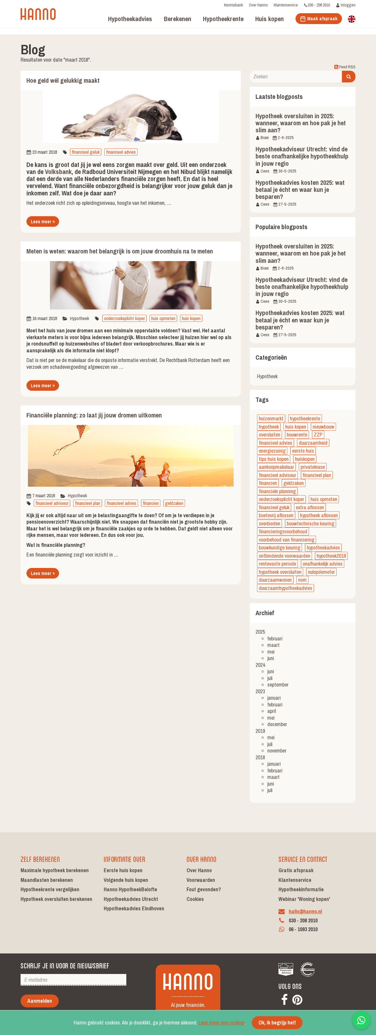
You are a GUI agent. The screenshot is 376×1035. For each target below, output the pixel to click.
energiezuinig (272, 450)
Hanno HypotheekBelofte (130, 889)
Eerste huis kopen (123, 870)
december (277, 724)
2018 (260, 757)
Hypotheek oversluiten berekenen (56, 899)
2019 (260, 731)
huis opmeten (163, 318)
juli (270, 678)
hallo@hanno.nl (305, 911)
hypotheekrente (305, 418)
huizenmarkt (271, 418)
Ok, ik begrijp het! (277, 1022)
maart (273, 645)
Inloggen (347, 5)
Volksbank (58, 171)
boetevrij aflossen (276, 515)
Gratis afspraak (295, 870)
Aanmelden (39, 1000)
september (277, 684)
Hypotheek (79, 318)
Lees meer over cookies (222, 1022)
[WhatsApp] (361, 1020)
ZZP (318, 434)
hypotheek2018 (331, 555)
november (276, 750)
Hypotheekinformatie (301, 889)
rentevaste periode (277, 563)
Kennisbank (233, 5)
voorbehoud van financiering (286, 539)
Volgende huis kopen (126, 880)
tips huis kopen (273, 459)
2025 (260, 631)
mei (271, 651)
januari (274, 697)
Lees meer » (43, 221)
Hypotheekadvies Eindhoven (134, 908)
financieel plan (87, 503)
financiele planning (277, 491)
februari (275, 638)
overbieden (269, 523)
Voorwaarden (201, 880)
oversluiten (269, 434)
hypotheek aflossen (319, 515)
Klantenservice (286, 5)
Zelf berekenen (40, 858)
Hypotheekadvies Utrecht (131, 899)
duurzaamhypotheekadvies (285, 588)
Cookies (195, 899)
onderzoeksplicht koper (124, 318)
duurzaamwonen (275, 580)
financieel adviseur (52, 503)
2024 (260, 665)
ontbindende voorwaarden (284, 555)
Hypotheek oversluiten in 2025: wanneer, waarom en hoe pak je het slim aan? (301, 122)
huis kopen (191, 318)
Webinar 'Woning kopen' (304, 899)
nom (302, 580)
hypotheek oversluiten (280, 572)
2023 (260, 691)
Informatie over (124, 858)
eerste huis (303, 450)
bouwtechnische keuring (310, 523)
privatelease (313, 467)
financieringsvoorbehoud (283, 531)
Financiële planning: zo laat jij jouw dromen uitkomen (94, 415)
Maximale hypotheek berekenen (55, 870)
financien (151, 503)
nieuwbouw (323, 426)
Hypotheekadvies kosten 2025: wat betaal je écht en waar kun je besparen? (300, 189)
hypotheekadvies (323, 547)
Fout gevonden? (204, 889)
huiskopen (305, 459)
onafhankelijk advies (323, 563)
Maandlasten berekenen (47, 880)
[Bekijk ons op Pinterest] (297, 999)
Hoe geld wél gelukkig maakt (63, 80)
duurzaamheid (313, 443)
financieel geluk (86, 152)
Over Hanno (258, 5)
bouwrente (297, 434)
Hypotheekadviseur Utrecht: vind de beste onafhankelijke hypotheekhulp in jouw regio (302, 156)
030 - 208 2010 (319, 5)
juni (270, 658)
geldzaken (174, 503)
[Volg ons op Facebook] (284, 999)
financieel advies (121, 152)
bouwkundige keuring (279, 547)
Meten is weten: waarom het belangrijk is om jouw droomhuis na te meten (119, 251)
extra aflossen (310, 507)
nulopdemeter (321, 572)
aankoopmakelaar (276, 467)
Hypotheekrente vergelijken (50, 889)
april (271, 711)
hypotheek (269, 426)
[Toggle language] (351, 18)
